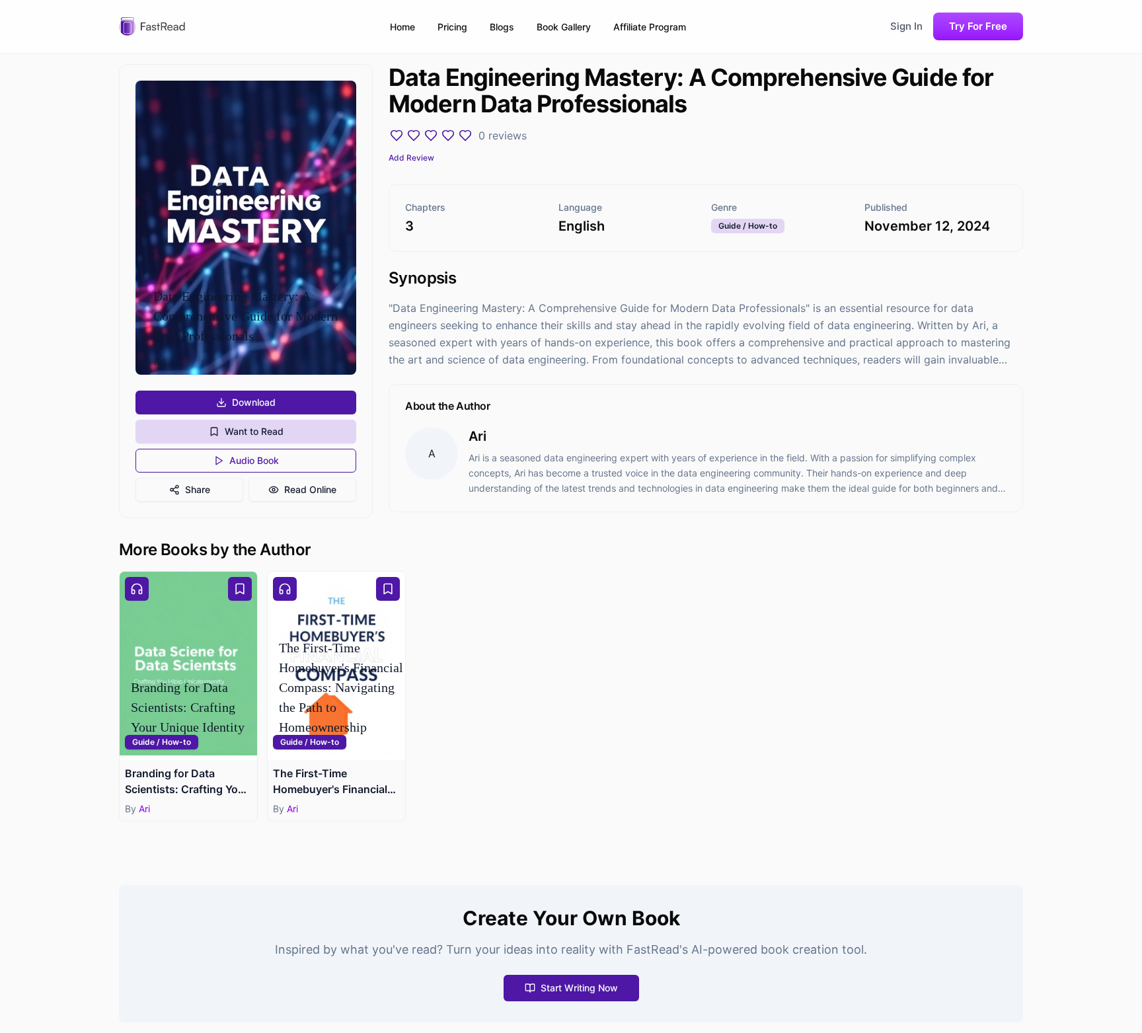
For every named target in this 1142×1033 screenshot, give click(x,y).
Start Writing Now (579, 987)
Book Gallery (564, 26)
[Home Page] (152, 26)
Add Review (411, 158)
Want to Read (254, 431)
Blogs (502, 26)
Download (254, 402)
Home (402, 26)
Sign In (906, 26)
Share (197, 489)
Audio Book (254, 460)
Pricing (452, 26)
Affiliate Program (649, 26)
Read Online (310, 489)
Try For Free (978, 26)
